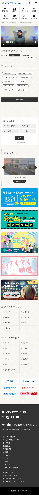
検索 (19, 138)
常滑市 (7, 359)
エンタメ (26, 317)
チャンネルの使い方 (9, 436)
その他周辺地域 (10, 370)
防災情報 (24, 18)
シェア (32, 57)
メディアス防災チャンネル (11, 440)
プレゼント (4, 18)
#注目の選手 (21, 90)
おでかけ (26, 312)
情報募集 (6, 461)
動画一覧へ (19, 99)
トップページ (5, 22)
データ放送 (6, 443)
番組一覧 (5, 11)
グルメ (7, 317)
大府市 (25, 343)
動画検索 (34, 18)
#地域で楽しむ (8, 86)
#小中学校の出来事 (25, 73)
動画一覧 (14, 22)
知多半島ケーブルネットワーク (12, 481)
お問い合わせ (7, 455)
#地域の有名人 (22, 86)
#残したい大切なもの (23, 77)
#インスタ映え (19, 81)
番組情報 (8, 323)
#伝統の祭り (8, 77)
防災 (24, 323)
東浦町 (25, 348)
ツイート (28, 57)
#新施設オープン (9, 73)
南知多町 (26, 364)
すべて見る (19, 181)
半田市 (25, 353)
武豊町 (25, 359)
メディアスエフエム (9, 475)
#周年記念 (7, 81)
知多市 (7, 348)
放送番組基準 (7, 449)
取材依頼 (14, 18)
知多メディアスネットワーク (12, 478)
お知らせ (8, 328)
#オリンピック (8, 90)
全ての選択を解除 (19, 142)
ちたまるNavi (7, 472)
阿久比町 (8, 353)
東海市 (7, 343)
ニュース (8, 312)
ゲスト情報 (24, 11)
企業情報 (6, 452)
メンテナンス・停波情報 (10, 467)
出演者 (14, 11)
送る (36, 57)
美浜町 (7, 364)
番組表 (34, 11)
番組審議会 (6, 446)
